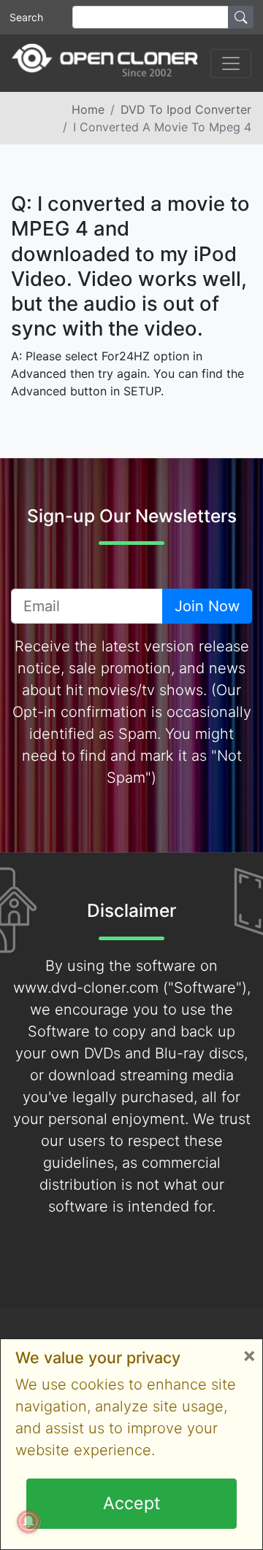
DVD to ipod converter (186, 109)
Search (26, 17)
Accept (131, 1503)
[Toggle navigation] (230, 63)
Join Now (207, 606)
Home (88, 109)
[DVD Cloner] (105, 63)
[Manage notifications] (28, 1521)
